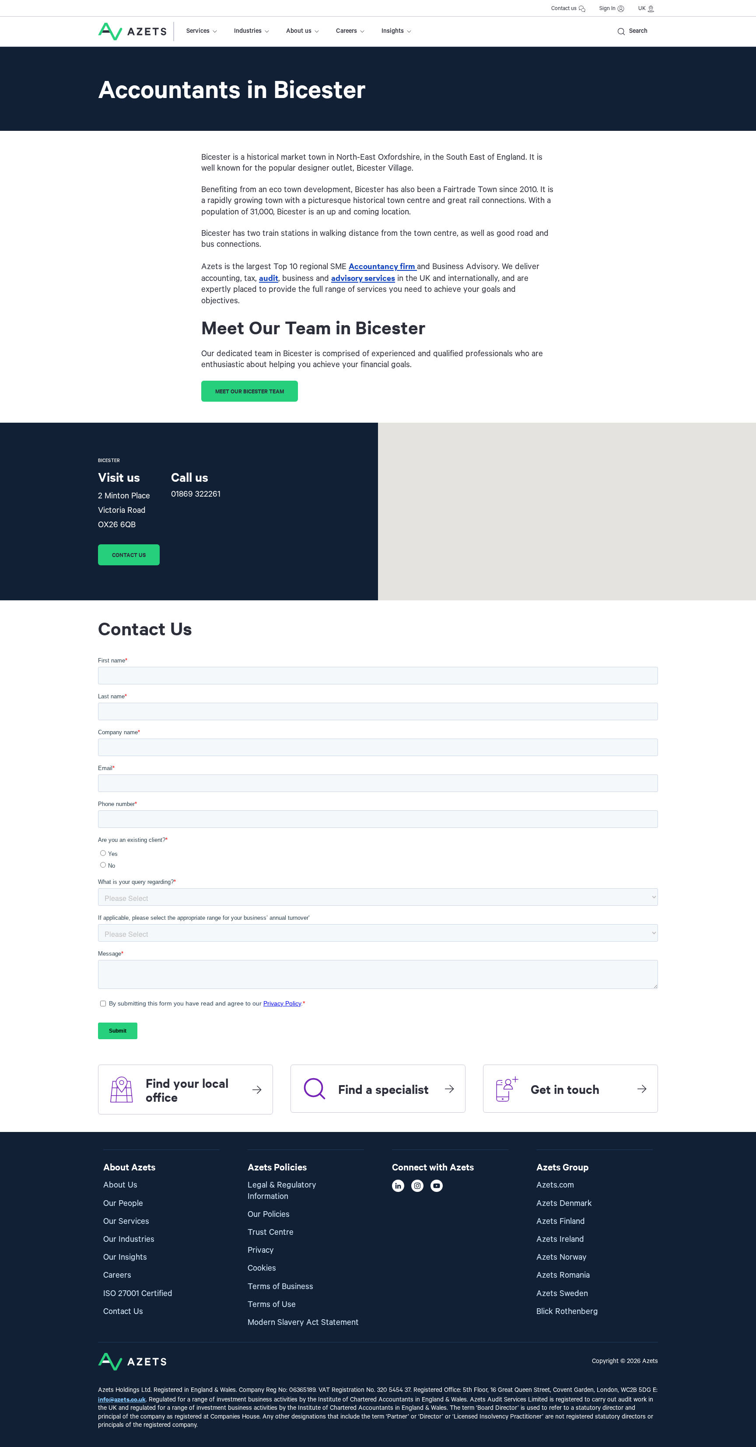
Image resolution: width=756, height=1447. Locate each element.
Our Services (126, 1221)
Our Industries (128, 1239)
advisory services (363, 277)
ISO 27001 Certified (137, 1293)
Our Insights (125, 1257)
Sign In (607, 8)
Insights (393, 31)
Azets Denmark (564, 1203)
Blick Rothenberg (567, 1311)
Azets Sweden (562, 1293)
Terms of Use (272, 1304)
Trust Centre (271, 1232)
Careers (346, 31)
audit (268, 277)
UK (642, 8)
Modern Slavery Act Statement (303, 1322)
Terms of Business (280, 1286)
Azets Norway (561, 1257)
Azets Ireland (560, 1239)
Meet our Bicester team (249, 391)
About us (299, 31)
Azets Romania (563, 1275)
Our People (123, 1203)
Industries (248, 31)
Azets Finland (560, 1221)
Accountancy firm (383, 265)
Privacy (261, 1250)
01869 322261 (195, 494)
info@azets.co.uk (122, 1398)
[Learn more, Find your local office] (257, 1089)
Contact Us (123, 1311)
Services (198, 31)
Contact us (564, 8)
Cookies (262, 1268)
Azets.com (555, 1185)
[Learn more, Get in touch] (642, 1088)
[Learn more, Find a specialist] (449, 1088)
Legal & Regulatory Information (282, 1191)
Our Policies (269, 1214)
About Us (120, 1185)
